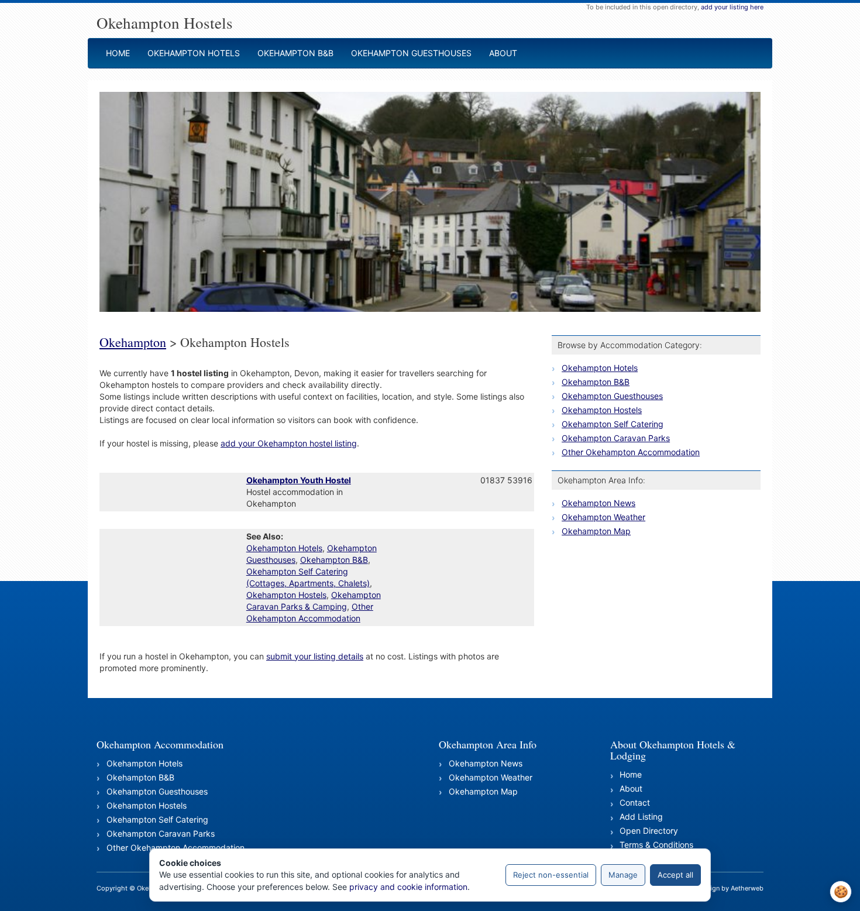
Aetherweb (747, 888)
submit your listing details (314, 656)
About (631, 788)
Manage (623, 874)
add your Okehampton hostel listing (289, 443)
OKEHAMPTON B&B (295, 53)
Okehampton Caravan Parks (616, 438)
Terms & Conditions (656, 845)
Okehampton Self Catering (612, 424)
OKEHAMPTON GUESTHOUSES (411, 53)
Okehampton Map (596, 531)
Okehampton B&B (334, 560)
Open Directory (649, 831)
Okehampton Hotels (284, 548)
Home (631, 774)
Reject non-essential (551, 874)
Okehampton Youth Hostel (298, 480)
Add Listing (641, 816)
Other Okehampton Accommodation (631, 452)
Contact (635, 802)
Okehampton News (598, 503)
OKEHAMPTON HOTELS (193, 53)
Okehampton (132, 342)
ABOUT (503, 53)
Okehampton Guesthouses (612, 396)
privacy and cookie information (408, 887)
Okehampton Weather (603, 517)
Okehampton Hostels (286, 595)
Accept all (675, 874)
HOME (118, 53)
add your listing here (732, 7)
